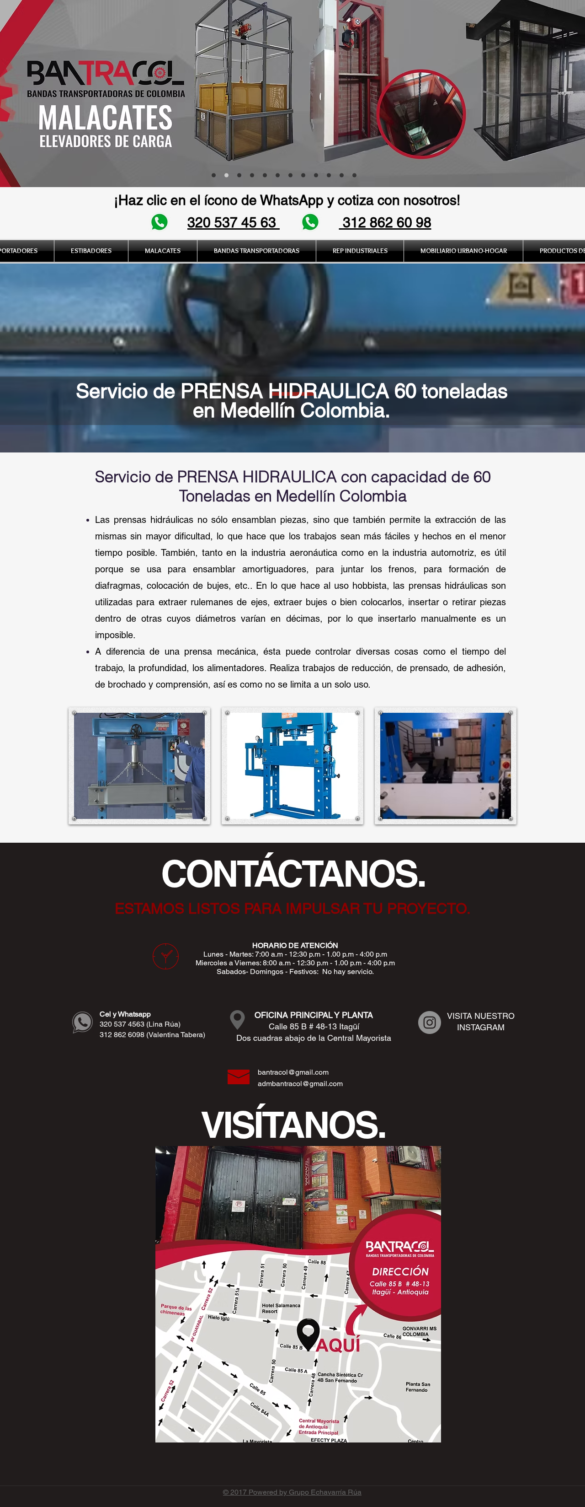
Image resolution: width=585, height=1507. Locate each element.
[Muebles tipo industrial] (354, 175)
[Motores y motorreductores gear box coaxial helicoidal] (329, 175)
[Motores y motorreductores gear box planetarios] (342, 175)
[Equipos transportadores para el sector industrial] (239, 175)
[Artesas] (278, 175)
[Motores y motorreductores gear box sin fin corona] (303, 175)
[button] (162, 251)
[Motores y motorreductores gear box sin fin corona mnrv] (316, 175)
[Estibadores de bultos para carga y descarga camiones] (290, 175)
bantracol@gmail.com (293, 1072)
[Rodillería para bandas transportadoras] (252, 175)
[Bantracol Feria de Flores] (214, 175)
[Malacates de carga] (226, 175)
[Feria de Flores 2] (265, 175)
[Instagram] (429, 1022)
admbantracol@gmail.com (300, 1083)
